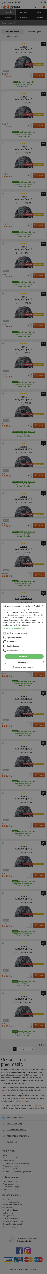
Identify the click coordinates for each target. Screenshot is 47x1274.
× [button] (42, 605)
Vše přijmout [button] (24, 656)
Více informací (23, 625)
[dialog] (23, 637)
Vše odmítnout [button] (24, 662)
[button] (23, 628)
